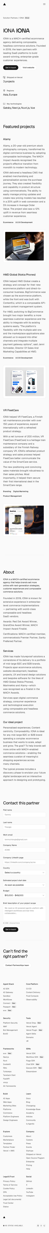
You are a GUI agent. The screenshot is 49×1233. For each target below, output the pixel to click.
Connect (9, 1003)
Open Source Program (35, 1158)
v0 (27, 1041)
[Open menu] (44, 4)
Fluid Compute (32, 996)
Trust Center (8, 1203)
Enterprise (30, 1161)
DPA (5, 1192)
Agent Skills (31, 1034)
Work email (8, 835)
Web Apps (7, 1102)
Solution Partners (10, 18)
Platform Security (10, 1023)
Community (31, 1120)
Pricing (29, 1165)
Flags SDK (30, 1060)
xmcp (5, 1082)
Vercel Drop (33, 1023)
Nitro (5, 1068)
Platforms (7, 1109)
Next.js (6, 1057)
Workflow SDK (34, 1057)
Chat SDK (32, 1064)
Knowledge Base (33, 1109)
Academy (30, 1113)
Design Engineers (10, 1120)
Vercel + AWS (8, 1151)
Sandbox (6, 996)
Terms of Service (10, 1185)
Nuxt (5, 1060)
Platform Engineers (11, 1116)
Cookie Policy (9, 1188)
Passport (9, 1007)
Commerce (7, 1113)
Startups (29, 1151)
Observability (31, 999)
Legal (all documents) (12, 1199)
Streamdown (31, 1071)
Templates (7, 1143)
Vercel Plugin (34, 1030)
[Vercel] (4, 4)
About (28, 1136)
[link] (10, 67)
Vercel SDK (31, 1053)
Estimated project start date (14, 880)
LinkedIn (29, 1188)
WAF (5, 1026)
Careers (29, 1140)
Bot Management (10, 1030)
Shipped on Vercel (33, 1154)
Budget (6, 891)
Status (5, 1206)
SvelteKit (7, 1064)
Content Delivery (33, 992)
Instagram (30, 1196)
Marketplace (8, 1140)
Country (6, 868)
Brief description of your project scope (19, 903)
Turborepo (7, 1071)
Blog (28, 1102)
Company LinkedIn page (13, 857)
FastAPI (6, 1079)
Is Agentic (30, 1124)
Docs (28, 1098)
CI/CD (28, 989)
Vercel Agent (31, 1026)
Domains (29, 1037)
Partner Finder (9, 1147)
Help (28, 1169)
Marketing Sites (9, 1105)
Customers (7, 1136)
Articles (29, 1116)
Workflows (7, 999)
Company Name (10, 845)
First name (7, 810)
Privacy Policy (9, 1181)
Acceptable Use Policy (12, 1196)
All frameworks (9, 1086)
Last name (7, 822)
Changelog (30, 1105)
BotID (5, 1034)
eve (7, 1010)
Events (29, 1147)
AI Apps (6, 1098)
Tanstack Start (9, 1075)
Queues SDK (34, 1068)
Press (28, 1143)
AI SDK (6, 989)
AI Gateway (8, 992)
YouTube (29, 1192)
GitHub (29, 1181)
